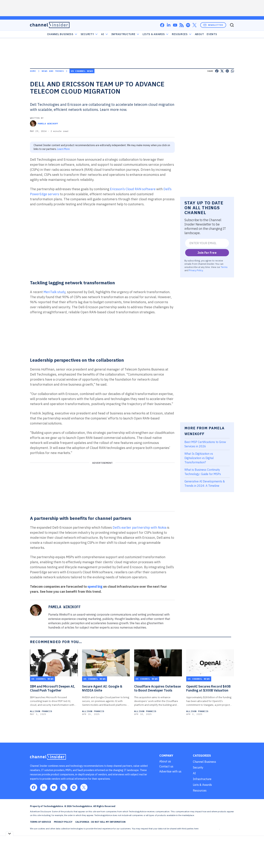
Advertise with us (170, 771)
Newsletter (215, 25)
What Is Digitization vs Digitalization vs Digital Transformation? (199, 458)
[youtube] (175, 25)
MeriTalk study (54, 292)
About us (165, 761)
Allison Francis (41, 711)
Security (87, 34)
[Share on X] (222, 71)
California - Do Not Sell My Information (100, 822)
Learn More (63, 149)
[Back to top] (257, 841)
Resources (200, 790)
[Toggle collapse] (9, 833)
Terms (224, 267)
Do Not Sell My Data (209, 828)
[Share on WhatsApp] (232, 71)
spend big (94, 586)
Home (33, 71)
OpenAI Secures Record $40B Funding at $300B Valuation (208, 688)
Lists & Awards (202, 785)
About (199, 34)
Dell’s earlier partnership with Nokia (139, 527)
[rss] (181, 25)
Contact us (166, 766)
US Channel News (82, 71)
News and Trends (53, 71)
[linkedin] (168, 25)
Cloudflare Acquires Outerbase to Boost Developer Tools (157, 688)
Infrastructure (123, 34)
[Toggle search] (232, 25)
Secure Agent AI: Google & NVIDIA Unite (102, 688)
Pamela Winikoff (48, 123)
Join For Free (207, 252)
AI (102, 34)
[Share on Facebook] (216, 71)
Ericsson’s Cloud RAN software (133, 189)
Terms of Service (40, 822)
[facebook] (162, 25)
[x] (194, 25)
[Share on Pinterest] (227, 71)
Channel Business (60, 34)
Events (212, 34)
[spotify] (188, 25)
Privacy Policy (196, 270)
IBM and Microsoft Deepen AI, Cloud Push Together (52, 688)
